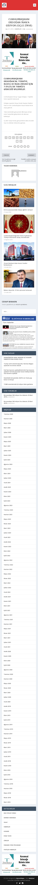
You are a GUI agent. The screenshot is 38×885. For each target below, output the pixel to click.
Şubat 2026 (7, 432)
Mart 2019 (7, 747)
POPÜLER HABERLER (10, 849)
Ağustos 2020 (8, 670)
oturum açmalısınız (21, 304)
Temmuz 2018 (8, 784)
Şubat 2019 (7, 752)
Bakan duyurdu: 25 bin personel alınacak (18, 290)
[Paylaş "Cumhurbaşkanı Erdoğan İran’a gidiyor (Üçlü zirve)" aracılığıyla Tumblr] (17, 137)
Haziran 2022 (8, 569)
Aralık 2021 (7, 597)
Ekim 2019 (7, 715)
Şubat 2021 (7, 642)
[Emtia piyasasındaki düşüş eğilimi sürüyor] (19, 198)
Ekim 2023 (7, 496)
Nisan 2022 (7, 578)
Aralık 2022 (7, 542)
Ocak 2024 (7, 482)
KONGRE (6, 831)
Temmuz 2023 (8, 510)
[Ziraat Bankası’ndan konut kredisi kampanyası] (19, 251)
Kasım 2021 (7, 601)
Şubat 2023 (7, 533)
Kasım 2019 (7, 711)
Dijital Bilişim (20, 878)
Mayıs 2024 (7, 469)
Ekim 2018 (7, 770)
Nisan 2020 (7, 688)
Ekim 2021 (7, 606)
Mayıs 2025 (7, 441)
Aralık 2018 (7, 761)
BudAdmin (22, 171)
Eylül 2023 (7, 501)
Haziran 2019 (8, 734)
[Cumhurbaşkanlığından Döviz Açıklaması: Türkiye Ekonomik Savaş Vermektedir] (19, 224)
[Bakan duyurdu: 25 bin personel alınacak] (19, 279)
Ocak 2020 (7, 702)
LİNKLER (6, 840)
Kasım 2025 (7, 437)
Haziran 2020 (8, 679)
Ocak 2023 (7, 537)
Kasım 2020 (7, 656)
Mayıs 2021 (7, 628)
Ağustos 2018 (8, 779)
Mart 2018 (7, 802)
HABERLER (18, 29)
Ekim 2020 (7, 661)
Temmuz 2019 (8, 729)
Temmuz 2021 (8, 619)
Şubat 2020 (7, 697)
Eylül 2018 (7, 775)
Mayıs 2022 (7, 574)
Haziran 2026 (8, 419)
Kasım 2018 (7, 766)
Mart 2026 (7, 428)
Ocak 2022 (7, 592)
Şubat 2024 (7, 478)
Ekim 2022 (7, 551)
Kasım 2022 (7, 546)
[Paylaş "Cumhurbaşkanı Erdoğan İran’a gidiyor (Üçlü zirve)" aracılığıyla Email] (17, 141)
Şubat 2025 (7, 450)
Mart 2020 (7, 692)
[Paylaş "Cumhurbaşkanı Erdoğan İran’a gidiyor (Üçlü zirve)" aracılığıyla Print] (21, 141)
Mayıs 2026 (7, 423)
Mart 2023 (7, 528)
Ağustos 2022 (8, 560)
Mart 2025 (7, 446)
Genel (5, 822)
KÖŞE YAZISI (7, 836)
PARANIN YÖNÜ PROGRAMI (12, 845)
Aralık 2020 (7, 651)
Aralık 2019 (7, 706)
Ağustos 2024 (8, 464)
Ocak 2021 (7, 647)
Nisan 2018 (7, 797)
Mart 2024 (7, 473)
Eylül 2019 (7, 720)
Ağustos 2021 (8, 615)
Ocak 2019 (7, 756)
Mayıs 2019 (7, 738)
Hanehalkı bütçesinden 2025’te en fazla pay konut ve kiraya (18, 378)
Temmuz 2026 (8, 414)
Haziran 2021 (8, 624)
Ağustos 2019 (8, 724)
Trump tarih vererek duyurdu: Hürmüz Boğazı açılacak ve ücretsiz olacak (18, 364)
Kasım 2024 (7, 455)
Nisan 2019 (7, 743)
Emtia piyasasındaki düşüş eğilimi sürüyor (18, 210)
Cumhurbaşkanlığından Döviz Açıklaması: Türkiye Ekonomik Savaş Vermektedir (18, 236)
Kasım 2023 (7, 492)
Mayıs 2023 (7, 519)
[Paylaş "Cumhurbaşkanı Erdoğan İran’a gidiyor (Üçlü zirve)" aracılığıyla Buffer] (28, 137)
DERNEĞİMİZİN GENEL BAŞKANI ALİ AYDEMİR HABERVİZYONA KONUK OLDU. (18, 358)
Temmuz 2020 (8, 674)
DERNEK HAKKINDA (10, 818)
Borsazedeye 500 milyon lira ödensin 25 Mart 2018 (18, 396)
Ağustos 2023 (8, 505)
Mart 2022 (7, 583)
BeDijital (31, 878)
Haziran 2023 (8, 514)
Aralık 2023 (7, 487)
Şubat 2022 (7, 587)
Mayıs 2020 (7, 683)
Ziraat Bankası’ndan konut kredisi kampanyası (15, 264)
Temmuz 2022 (8, 565)
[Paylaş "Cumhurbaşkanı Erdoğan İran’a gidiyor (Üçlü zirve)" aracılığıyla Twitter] (10, 137)
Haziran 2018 (8, 788)
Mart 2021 (7, 638)
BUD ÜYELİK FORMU (10, 813)
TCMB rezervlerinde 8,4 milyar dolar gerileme (18, 384)
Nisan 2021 (7, 633)
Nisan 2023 (7, 524)
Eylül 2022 (7, 555)
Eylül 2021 (7, 610)
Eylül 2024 (7, 460)
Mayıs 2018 (7, 793)
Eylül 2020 (7, 665)
